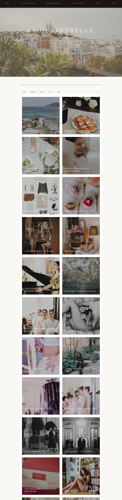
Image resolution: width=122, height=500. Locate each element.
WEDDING (33, 92)
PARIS (58, 92)
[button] (98, 92)
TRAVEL (41, 92)
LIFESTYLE (50, 92)
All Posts (24, 92)
